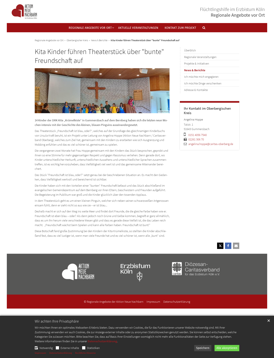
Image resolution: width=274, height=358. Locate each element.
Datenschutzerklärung (102, 341)
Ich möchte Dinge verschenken (202, 83)
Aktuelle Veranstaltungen (138, 28)
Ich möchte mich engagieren (201, 77)
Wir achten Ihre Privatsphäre (57, 321)
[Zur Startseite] (24, 11)
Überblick (190, 50)
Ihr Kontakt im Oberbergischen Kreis (207, 110)
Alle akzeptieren (226, 348)
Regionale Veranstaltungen (200, 57)
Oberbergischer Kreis (77, 40)
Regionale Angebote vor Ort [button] (90, 28)
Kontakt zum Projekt (180, 28)
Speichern (202, 348)
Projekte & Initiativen (196, 63)
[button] (201, 28)
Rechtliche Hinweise (85, 352)
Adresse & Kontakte (196, 90)
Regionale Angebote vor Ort (49, 40)
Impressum (40, 352)
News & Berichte (99, 40)
